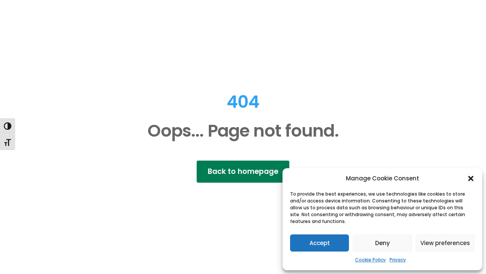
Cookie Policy (370, 259)
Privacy (398, 259)
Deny (382, 243)
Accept (319, 243)
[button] (471, 178)
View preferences (445, 243)
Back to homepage (243, 171)
